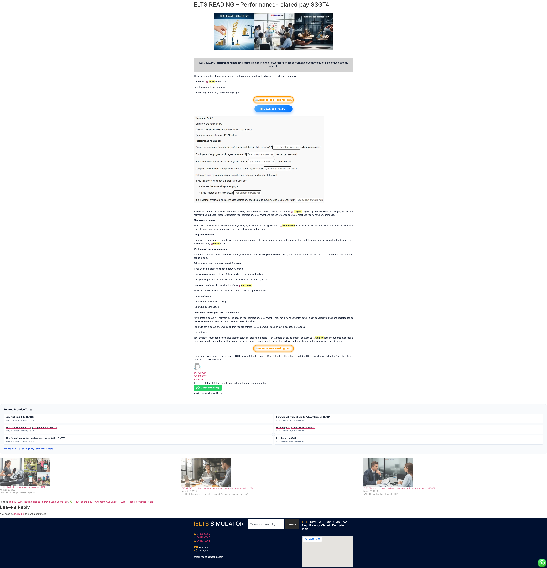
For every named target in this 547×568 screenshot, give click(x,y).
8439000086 (200, 372)
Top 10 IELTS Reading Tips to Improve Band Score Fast (38, 501)
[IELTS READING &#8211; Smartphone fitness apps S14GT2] (89, 472)
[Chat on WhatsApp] (208, 390)
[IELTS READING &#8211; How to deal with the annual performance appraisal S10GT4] (452, 472)
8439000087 (200, 376)
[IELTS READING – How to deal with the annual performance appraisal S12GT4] (270, 472)
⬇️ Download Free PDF (273, 108)
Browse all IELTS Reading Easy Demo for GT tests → (30, 448)
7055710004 (200, 379)
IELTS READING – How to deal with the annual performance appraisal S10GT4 (399, 488)
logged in (19, 513)
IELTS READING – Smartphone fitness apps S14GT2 (24, 487)
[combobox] (266, 524)
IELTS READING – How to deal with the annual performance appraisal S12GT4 (217, 488)
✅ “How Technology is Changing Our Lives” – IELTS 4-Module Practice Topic (111, 501)
